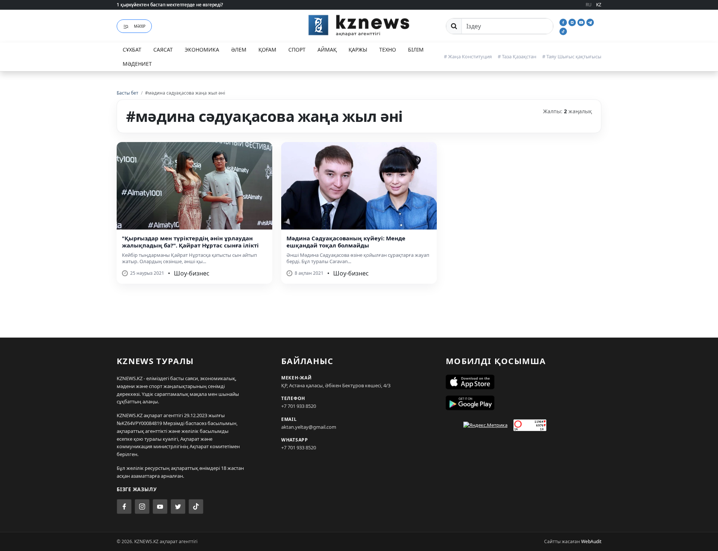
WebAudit (591, 541)
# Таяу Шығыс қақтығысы (571, 56)
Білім (416, 49)
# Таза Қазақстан (517, 56)
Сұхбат (132, 49)
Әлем (238, 49)
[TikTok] (563, 31)
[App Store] (523, 382)
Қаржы (358, 49)
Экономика (202, 49)
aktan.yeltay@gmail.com (308, 427)
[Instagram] (572, 22)
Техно (387, 49)
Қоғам (267, 49)
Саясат (163, 49)
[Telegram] (590, 22)
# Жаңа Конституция (468, 56)
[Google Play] (523, 402)
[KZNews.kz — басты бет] (359, 25)
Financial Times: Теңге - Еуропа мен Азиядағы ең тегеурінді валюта (190, 6)
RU (589, 4)
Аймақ (327, 49)
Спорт (297, 49)
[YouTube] (581, 22)
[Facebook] (563, 22)
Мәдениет (137, 63)
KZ (598, 4)
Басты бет (127, 93)
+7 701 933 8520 (298, 406)
